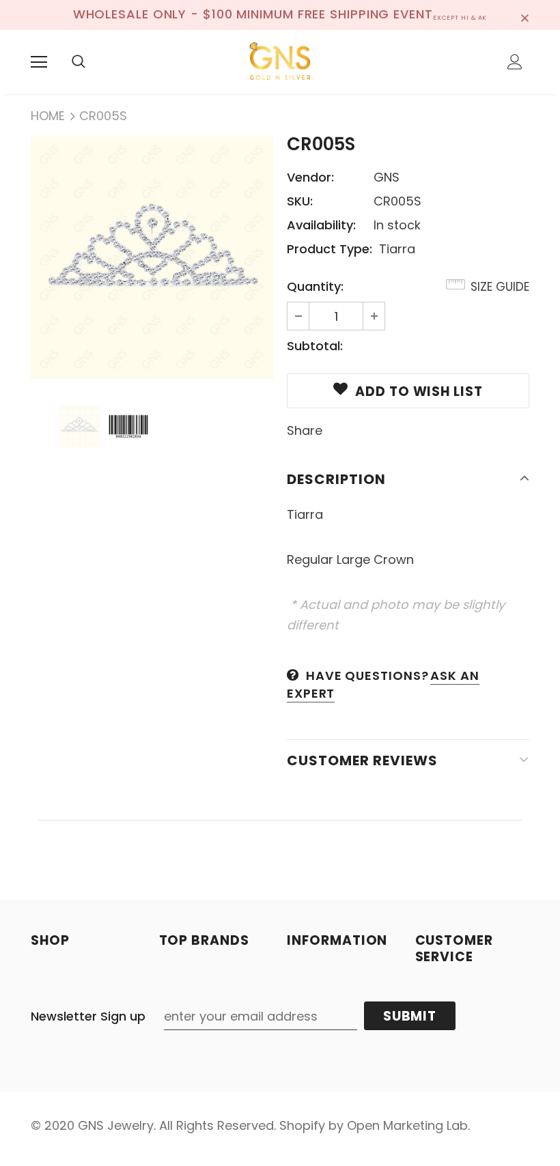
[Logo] (280, 61)
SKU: (300, 201)
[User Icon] (514, 62)
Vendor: (310, 177)
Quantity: (315, 286)
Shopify (302, 1125)
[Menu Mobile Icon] (39, 62)
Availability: (321, 224)
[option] (152, 258)
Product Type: (329, 248)
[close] (524, 15)
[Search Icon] (78, 62)
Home (48, 115)
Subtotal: (315, 345)
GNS (387, 177)
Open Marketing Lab (407, 1125)
